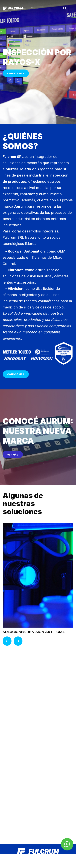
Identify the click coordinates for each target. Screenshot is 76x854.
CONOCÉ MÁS (15, 73)
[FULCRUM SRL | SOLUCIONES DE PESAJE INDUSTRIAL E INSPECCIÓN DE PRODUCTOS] (13, 8)
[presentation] (7, 641)
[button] (71, 9)
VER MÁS (12, 454)
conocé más (15, 374)
